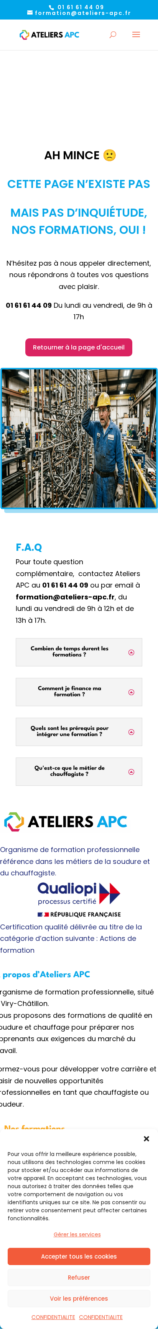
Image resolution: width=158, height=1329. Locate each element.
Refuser (79, 1277)
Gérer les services (77, 1234)
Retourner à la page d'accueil (79, 347)
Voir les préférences (79, 1299)
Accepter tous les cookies (79, 1256)
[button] (146, 1139)
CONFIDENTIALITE (53, 1317)
